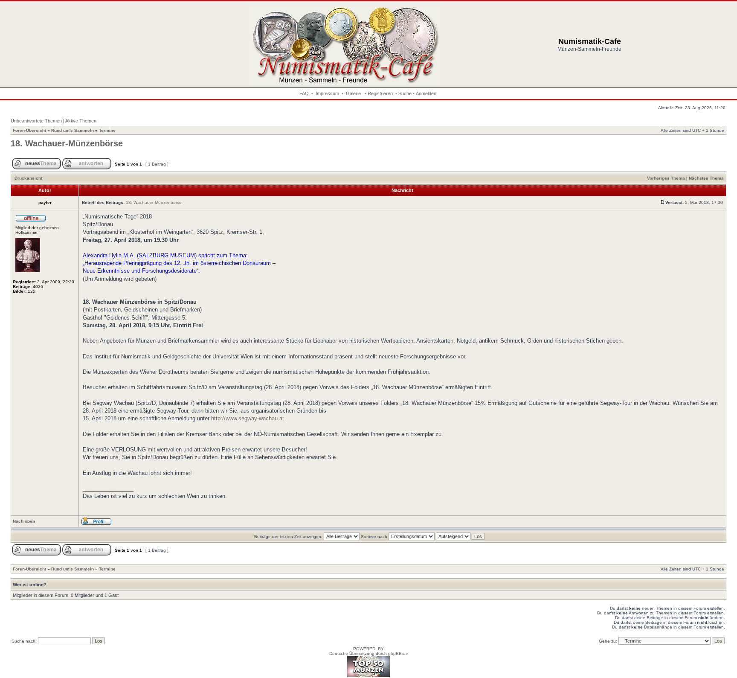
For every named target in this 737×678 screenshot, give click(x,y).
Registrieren (380, 93)
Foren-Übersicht (29, 130)
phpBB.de (398, 653)
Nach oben (24, 521)
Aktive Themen (80, 120)
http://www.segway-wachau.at (247, 418)
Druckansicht (28, 178)
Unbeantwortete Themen (36, 120)
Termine (107, 130)
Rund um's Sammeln (72, 130)
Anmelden (426, 93)
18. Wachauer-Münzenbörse (67, 143)
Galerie (354, 93)
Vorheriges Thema (666, 178)
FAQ (304, 93)
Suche (405, 93)
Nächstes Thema (706, 178)
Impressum (327, 93)
